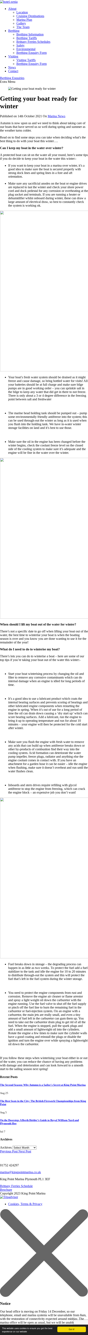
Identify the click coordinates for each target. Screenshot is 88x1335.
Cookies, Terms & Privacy (25, 1204)
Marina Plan (24, 19)
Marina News (56, 116)
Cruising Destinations (30, 16)
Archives (6, 1147)
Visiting (13, 56)
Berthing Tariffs (26, 38)
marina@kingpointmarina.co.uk (20, 1172)
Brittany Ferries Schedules (33, 41)
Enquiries (12, 78)
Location (22, 12)
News (12, 67)
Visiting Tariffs (26, 60)
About (12, 8)
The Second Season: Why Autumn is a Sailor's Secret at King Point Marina (43, 1084)
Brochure (6, 1189)
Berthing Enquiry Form (31, 52)
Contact (13, 71)
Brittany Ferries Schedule (16, 1186)
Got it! (71, 1329)
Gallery (21, 23)
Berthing (13, 30)
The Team (22, 27)
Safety (20, 45)
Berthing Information (30, 34)
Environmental (25, 49)
